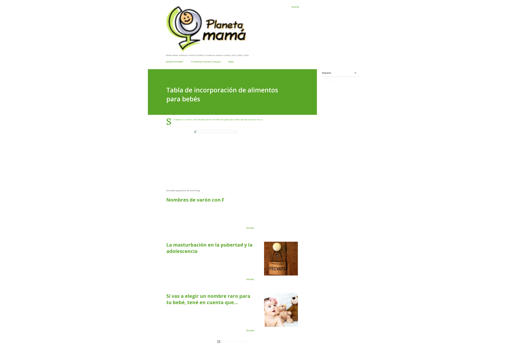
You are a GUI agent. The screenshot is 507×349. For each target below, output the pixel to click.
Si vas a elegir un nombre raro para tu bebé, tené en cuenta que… (208, 299)
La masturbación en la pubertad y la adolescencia (209, 248)
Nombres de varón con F (195, 200)
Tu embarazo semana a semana (206, 61)
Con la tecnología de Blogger (234, 341)
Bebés (231, 61)
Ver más (250, 228)
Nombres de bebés (174, 61)
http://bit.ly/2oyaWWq (178, 128)
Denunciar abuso (330, 80)
